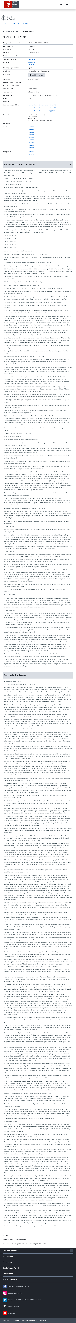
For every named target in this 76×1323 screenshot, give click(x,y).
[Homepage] (3, 31)
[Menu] (67, 4)
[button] (38, 164)
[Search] (61, 4)
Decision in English (38, 75)
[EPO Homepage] (11, 4)
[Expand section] (71, 1250)
